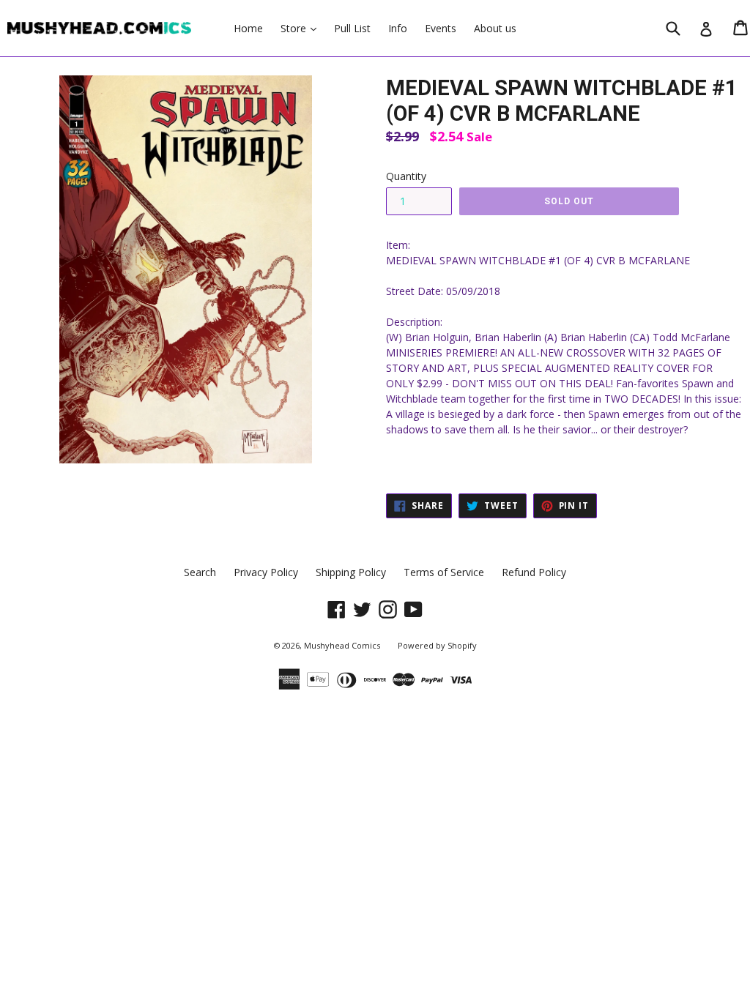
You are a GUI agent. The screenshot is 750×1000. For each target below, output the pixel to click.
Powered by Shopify (437, 645)
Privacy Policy (266, 572)
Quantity (406, 176)
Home (248, 28)
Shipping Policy (351, 572)
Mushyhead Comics (342, 645)
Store (302, 27)
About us (495, 28)
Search (200, 572)
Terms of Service (444, 572)
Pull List (352, 28)
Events (440, 28)
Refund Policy (534, 572)
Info (397, 28)
